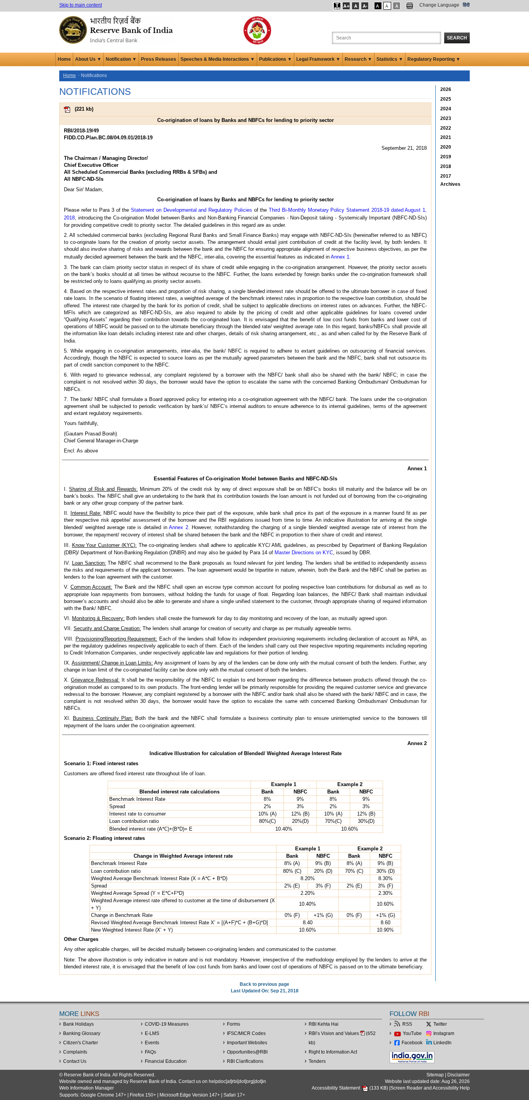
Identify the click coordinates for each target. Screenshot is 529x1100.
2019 (445, 156)
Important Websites (247, 1042)
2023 (445, 118)
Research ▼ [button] (358, 59)
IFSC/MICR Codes (246, 1033)
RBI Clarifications (245, 1061)
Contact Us (74, 1061)
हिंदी (466, 5)
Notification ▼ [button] (121, 59)
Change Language (439, 5)
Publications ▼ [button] (275, 59)
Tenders (317, 1061)
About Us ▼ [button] (88, 59)
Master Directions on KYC (304, 552)
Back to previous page (264, 984)
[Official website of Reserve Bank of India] (117, 29)
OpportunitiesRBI (247, 1052)
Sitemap (435, 1075)
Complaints (75, 1052)
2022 (445, 128)
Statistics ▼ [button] (389, 59)
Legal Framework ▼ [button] (318, 59)
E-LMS (152, 1033)
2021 (445, 137)
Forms (233, 1024)
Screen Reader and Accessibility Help (430, 1088)
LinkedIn (442, 1042)
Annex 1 (340, 257)
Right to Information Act (333, 1052)
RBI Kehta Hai (323, 1024)
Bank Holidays (78, 1024)
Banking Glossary (81, 1033)
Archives (450, 184)
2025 (445, 99)
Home (64, 59)
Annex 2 (178, 527)
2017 (445, 176)
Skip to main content (80, 5)
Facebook (412, 1042)
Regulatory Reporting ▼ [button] (433, 59)
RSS (407, 1024)
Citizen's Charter (80, 1042)
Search (457, 38)
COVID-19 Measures (167, 1024)
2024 (445, 108)
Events (152, 1042)
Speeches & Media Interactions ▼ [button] (217, 59)
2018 (445, 166)
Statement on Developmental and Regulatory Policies (191, 210)
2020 (445, 147)
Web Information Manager (86, 1088)
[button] (337, 6)
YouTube (412, 1033)
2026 (445, 89)
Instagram (443, 1033)
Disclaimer (458, 1075)
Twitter (440, 1024)
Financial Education (166, 1061)
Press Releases (158, 59)
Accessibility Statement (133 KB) (350, 1088)
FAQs (150, 1052)
